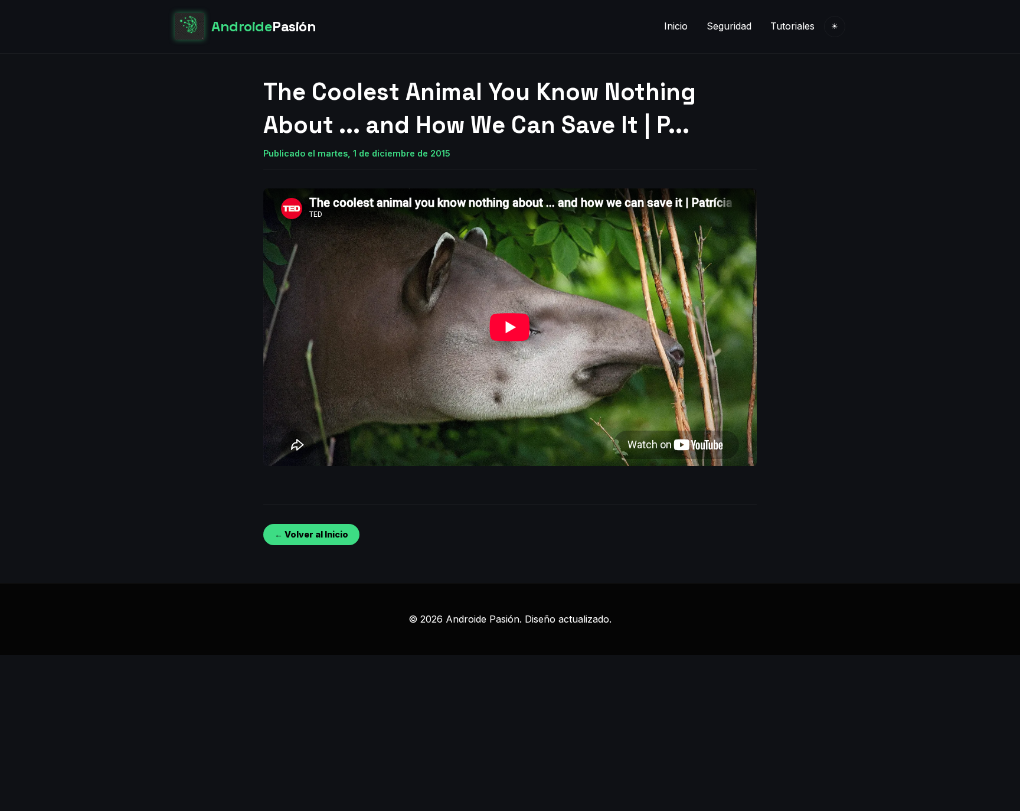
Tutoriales (792, 26)
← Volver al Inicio (311, 534)
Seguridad (729, 26)
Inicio (676, 26)
